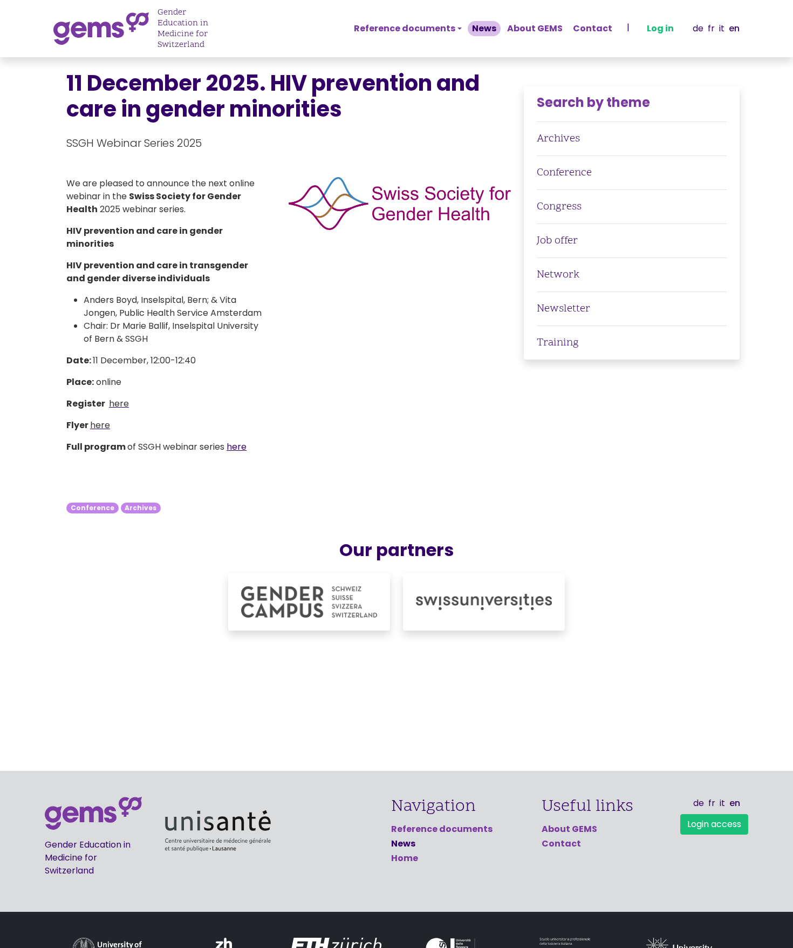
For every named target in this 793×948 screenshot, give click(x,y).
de (698, 28)
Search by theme (593, 102)
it (721, 28)
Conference (92, 507)
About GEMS (535, 28)
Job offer (557, 240)
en (734, 28)
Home (404, 858)
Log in (660, 28)
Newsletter (563, 308)
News (484, 28)
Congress (559, 206)
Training (558, 342)
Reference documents (442, 829)
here (237, 447)
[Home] (105, 28)
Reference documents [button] (404, 28)
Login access (714, 824)
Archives (140, 507)
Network (558, 274)
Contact (592, 28)
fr (711, 28)
